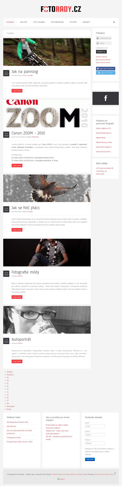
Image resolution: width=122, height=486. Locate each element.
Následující (10, 406)
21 (7, 383)
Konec (9, 409)
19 (8, 377)
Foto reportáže (57, 22)
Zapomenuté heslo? (103, 62)
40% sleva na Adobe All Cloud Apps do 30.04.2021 (104, 171)
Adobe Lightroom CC (103, 128)
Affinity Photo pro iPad (104, 142)
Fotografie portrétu (14, 437)
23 (7, 389)
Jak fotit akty (11, 426)
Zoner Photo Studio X (103, 147)
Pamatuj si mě (103, 48)
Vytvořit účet (101, 57)
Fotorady (10, 22)
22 (7, 386)
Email (87, 423)
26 (8, 398)
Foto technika (39, 22)
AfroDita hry (98, 474)
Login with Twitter (106, 73)
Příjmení (87, 440)
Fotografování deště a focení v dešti (19, 442)
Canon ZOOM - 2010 (28, 133)
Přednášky (35, 137)
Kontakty (86, 22)
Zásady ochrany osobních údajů (75, 474)
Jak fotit (23, 22)
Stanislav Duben (57, 474)
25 (8, 395)
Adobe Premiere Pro (103, 152)
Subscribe (90, 459)
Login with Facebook (106, 68)
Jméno (88, 431)
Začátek (9, 372)
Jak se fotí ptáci (26, 208)
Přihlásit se (101, 52)
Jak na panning (25, 71)
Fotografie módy (25, 272)
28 (8, 403)
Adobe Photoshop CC (103, 133)
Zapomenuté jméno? (103, 60)
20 (8, 380)
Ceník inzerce (109, 474)
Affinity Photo (100, 138)
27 (8, 400)
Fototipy (73, 22)
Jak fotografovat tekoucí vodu (17, 422)
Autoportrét (21, 339)
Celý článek (17, 91)
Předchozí (10, 375)
